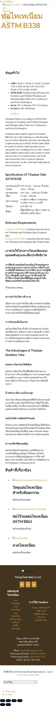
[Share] (14, 700)
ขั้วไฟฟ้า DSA (41, 620)
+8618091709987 (38, 653)
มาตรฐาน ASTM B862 (15, 238)
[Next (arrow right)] (8, 704)
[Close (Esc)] (19, 700)
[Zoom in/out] (2, 700)
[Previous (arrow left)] (2, 704)
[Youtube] (34, 584)
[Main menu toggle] (8, 22)
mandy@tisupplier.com (31, 650)
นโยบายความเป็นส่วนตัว (28, 675)
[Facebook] (22, 584)
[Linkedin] (28, 584)
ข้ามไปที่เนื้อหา (7, 1)
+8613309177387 (37, 656)
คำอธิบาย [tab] (15, 113)
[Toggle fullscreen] (8, 700)
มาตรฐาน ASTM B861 (15, 229)
